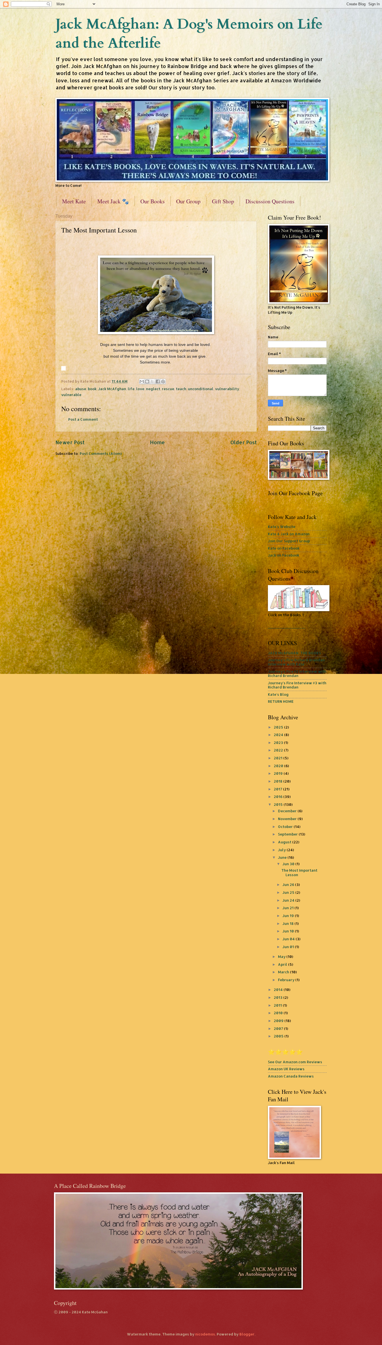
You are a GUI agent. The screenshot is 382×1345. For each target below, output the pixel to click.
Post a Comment (83, 419)
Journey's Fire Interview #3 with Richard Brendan (297, 685)
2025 (279, 727)
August (285, 842)
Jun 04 (289, 939)
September (288, 834)
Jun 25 (288, 892)
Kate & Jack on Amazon (289, 534)
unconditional (200, 389)
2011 (278, 1005)
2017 (278, 789)
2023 (279, 742)
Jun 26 (288, 884)
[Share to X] (152, 381)
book (92, 389)
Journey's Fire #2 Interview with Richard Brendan (297, 673)
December (288, 811)
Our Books (152, 201)
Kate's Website (281, 526)
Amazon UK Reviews (286, 1069)
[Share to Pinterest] (163, 381)
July (282, 850)
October (286, 826)
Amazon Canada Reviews (291, 1076)
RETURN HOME (281, 701)
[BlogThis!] (147, 381)
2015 (279, 804)
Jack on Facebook (283, 555)
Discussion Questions (270, 201)
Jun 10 (288, 931)
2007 (279, 1028)
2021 (278, 758)
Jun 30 (288, 864)
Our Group (188, 201)
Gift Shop (223, 201)
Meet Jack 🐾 (113, 201)
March (284, 972)
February (286, 980)
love (140, 389)
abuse (80, 389)
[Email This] (142, 381)
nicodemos (205, 1334)
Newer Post (69, 442)
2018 (278, 781)
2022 (279, 750)
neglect (153, 389)
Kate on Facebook (284, 548)
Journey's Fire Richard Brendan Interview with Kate (296, 662)
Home (157, 442)
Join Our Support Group (289, 541)
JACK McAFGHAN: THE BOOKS (294, 653)
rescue (168, 389)
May (282, 956)
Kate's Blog (278, 694)
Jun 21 (288, 908)
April (283, 964)
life (131, 389)
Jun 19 (288, 915)
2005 (279, 1036)
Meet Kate (74, 201)
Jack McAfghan (112, 389)
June (282, 857)
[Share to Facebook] (158, 381)
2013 (278, 997)
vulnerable (71, 394)
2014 (279, 989)
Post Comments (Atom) (101, 453)
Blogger (246, 1334)
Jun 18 (288, 923)
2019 (279, 773)
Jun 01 (288, 946)
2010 (279, 1013)
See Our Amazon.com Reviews (295, 1062)
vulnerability (227, 389)
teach (181, 389)
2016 (278, 796)
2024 (279, 734)
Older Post (243, 442)
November (288, 818)
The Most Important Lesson (299, 872)
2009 (279, 1020)
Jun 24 (288, 900)
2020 (279, 766)
